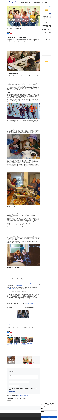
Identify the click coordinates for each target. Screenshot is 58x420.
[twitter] (9, 33)
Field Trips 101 (9, 324)
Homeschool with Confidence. (29, 303)
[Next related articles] (39, 354)
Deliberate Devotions (48, 50)
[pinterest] (11, 33)
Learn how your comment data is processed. (22, 395)
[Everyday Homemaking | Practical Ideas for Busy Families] (12, 2)
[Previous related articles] (37, 354)
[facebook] (8, 33)
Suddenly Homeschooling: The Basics (19, 361)
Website (11, 385)
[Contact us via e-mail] (50, 6)
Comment (11, 375)
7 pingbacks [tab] (9, 400)
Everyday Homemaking (12, 418)
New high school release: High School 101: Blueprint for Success (46, 42)
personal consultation (19, 285)
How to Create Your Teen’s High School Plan (46, 48)
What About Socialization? (11, 322)
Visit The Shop (49, 34)
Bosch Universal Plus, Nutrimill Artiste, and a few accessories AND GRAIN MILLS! (46, 46)
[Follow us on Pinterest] (49, 6)
